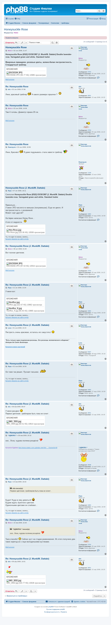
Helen (16, 33)
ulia (80, 86)
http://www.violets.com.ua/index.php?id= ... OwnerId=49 (37, 448)
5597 (89, 352)
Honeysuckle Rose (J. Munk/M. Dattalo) (25, 188)
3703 (89, 72)
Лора (80, 205)
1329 (89, 173)
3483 (89, 214)
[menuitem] (17, 18)
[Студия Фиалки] (17, 9)
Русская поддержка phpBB (55, 609)
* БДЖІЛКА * (83, 447)
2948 (89, 465)
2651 (89, 95)
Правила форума (11, 38)
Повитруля (82, 162)
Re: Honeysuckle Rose (16, 86)
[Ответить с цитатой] (72, 48)
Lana (80, 343)
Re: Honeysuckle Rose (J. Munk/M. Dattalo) (27, 246)
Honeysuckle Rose (16, 29)
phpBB (50, 606)
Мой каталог (9, 79)
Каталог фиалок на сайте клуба (16, 239)
